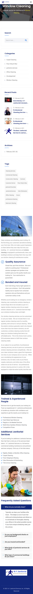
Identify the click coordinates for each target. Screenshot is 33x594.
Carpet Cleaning (11, 60)
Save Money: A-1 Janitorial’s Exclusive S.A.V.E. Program (20, 103)
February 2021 (10, 151)
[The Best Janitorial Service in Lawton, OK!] (8, 130)
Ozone (18, 195)
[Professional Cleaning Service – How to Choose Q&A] (8, 111)
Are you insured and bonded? (15, 542)
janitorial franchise (11, 187)
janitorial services (11, 68)
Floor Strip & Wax (11, 64)
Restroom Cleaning (11, 203)
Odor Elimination (22, 191)
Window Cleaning (11, 80)
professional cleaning (11, 199)
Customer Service (10, 183)
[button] (16, 507)
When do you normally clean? (15, 507)
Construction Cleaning (12, 179)
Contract (22, 179)
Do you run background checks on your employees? (16, 535)
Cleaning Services (10, 171)
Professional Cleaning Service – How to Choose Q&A (20, 112)
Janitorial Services (11, 191)
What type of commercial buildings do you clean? (17, 555)
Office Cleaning (11, 72)
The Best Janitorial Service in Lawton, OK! (20, 133)
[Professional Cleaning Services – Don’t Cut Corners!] (8, 121)
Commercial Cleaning (11, 175)
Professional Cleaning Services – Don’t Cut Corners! (20, 123)
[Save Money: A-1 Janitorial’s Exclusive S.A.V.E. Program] (8, 100)
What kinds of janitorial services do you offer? (17, 548)
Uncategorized (10, 76)
